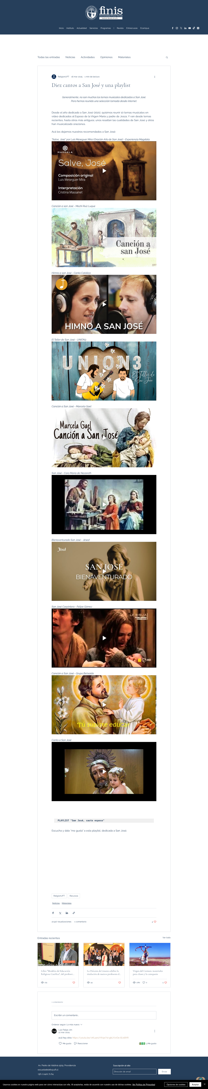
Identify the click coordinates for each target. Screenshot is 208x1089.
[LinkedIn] (185, 28)
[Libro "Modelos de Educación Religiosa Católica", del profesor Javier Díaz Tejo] (58, 954)
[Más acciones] (154, 76)
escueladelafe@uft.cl (48, 1069)
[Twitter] (181, 28)
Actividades (88, 57)
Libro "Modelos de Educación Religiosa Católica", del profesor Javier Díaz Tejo (57, 972)
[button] (93, 28)
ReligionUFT (59, 896)
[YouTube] (189, 28)
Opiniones (106, 57)
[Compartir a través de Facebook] (53, 913)
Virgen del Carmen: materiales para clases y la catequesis (148, 972)
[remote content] (104, 861)
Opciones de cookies (176, 1084)
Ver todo (167, 937)
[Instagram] (176, 28)
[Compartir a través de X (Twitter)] (60, 913)
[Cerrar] (204, 1084)
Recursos (74, 896)
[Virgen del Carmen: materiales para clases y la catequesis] (149, 954)
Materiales (124, 57)
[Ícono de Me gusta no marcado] (60, 1043)
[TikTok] (193, 28)
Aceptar (195, 1084)
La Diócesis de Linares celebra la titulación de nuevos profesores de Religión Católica (103, 972)
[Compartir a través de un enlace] (73, 913)
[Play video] (104, 170)
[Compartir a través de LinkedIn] (67, 913)
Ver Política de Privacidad (143, 1084)
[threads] (198, 28)
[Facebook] (172, 28)
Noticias (70, 57)
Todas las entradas (48, 57)
